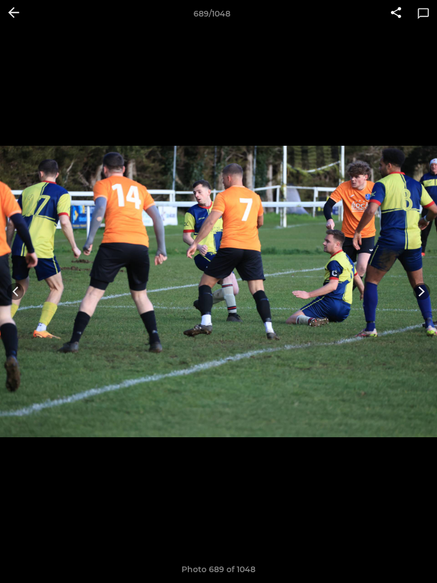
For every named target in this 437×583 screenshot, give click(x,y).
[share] (396, 14)
